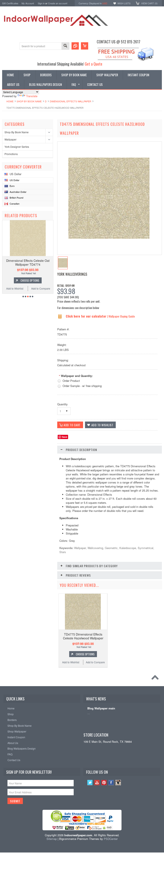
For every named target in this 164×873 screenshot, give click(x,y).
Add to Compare (40, 288)
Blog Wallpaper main (101, 708)
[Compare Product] (75, 46)
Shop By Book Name (29, 101)
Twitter (90, 782)
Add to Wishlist (14, 288)
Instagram (118, 782)
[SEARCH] (65, 46)
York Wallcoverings (72, 274)
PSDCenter (111, 839)
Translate (31, 96)
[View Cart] (84, 46)
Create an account (57, 3)
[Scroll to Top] (156, 678)
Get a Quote (93, 64)
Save (64, 436)
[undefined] (108, 238)
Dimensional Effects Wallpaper (70, 101)
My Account (28, 3)
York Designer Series (16, 146)
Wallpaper (10, 139)
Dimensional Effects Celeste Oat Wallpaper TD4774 (28, 262)
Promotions (11, 154)
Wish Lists (123, 3)
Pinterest (104, 782)
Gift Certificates (10, 3)
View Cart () (149, 3)
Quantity (62, 404)
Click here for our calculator (86, 316)
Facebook (111, 782)
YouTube (97, 782)
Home (9, 101)
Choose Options (29, 280)
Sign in (41, 3)
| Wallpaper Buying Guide (121, 316)
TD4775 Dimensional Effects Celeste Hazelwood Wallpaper (83, 636)
